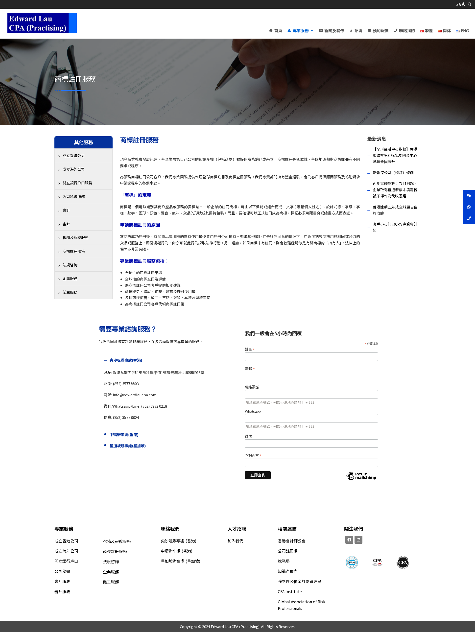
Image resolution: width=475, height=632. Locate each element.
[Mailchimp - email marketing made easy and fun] (361, 480)
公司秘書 (62, 571)
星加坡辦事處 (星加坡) (180, 561)
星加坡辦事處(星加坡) (128, 445)
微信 (248, 436)
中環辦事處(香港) (124, 434)
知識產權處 (288, 571)
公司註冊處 (288, 551)
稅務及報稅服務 (117, 541)
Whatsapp (253, 411)
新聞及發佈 (334, 30)
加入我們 (235, 541)
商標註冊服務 (115, 551)
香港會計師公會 (292, 541)
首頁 (278, 30)
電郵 (250, 368)
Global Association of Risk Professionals (301, 605)
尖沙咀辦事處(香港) (126, 360)
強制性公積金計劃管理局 (299, 581)
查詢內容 (253, 455)
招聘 (358, 30)
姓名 (250, 349)
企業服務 (111, 572)
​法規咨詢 (111, 561)
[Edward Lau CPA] (42, 23)
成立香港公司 (66, 541)
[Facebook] (349, 540)
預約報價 (381, 30)
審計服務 (62, 591)
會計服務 (62, 581)
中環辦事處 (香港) (176, 551)
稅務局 (284, 561)
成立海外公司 (66, 551)
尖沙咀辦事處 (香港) (178, 541)
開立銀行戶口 (66, 561)
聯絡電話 (252, 387)
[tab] (167, 360)
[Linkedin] (358, 540)
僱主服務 (111, 582)
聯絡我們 (407, 30)
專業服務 (301, 30)
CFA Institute (290, 591)
